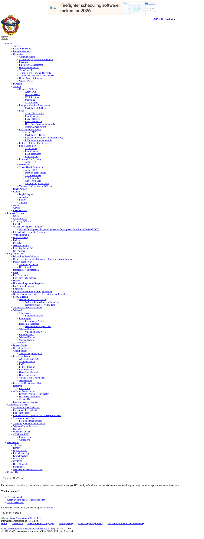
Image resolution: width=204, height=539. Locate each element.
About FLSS (31, 148)
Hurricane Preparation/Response (28, 283)
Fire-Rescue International (25, 410)
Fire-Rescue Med (21, 412)
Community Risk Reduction (26, 407)
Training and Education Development (37, 75)
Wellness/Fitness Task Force (32, 299)
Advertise (23, 197)
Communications (27, 56)
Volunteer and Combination (32, 377)
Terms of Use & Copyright (40, 523)
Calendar (17, 429)
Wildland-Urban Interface (25, 426)
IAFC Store (18, 458)
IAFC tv (17, 243)
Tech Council (25, 70)
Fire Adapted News (34, 321)
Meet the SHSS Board (35, 172)
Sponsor (23, 202)
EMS (21, 110)
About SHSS (31, 170)
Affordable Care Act (28, 359)
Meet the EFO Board (35, 135)
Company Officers (28, 89)
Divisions (17, 83)
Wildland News (26, 340)
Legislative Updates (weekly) (27, 383)
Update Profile (20, 450)
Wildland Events (27, 337)
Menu (4, 38)
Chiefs (16, 216)
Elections (23, 62)
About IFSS (30, 162)
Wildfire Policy (26, 81)
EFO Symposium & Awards (38, 140)
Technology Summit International (29, 423)
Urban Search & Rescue (30, 78)
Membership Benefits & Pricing (28, 469)
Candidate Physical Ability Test (40, 305)
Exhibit (22, 199)
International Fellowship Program (29, 232)
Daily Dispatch (20, 464)
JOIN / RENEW (161, 19)
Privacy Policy (66, 523)
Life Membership (21, 453)
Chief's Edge (19, 251)
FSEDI (16, 224)
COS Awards (31, 102)
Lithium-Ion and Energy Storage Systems (32, 291)
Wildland (17, 310)
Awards (16, 205)
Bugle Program (26, 194)
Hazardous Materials (29, 67)
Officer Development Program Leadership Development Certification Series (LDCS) (59, 229)
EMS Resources (32, 118)
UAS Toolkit (25, 267)
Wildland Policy (26, 329)
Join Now (17, 46)
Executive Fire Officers (30, 129)
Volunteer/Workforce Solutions (27, 307)
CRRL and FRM (21, 434)
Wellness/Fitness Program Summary (42, 302)
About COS (30, 92)
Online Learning (21, 234)
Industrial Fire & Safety (30, 159)
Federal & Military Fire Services (34, 143)
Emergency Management (31, 65)
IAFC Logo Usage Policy (90, 523)
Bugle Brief (18, 466)
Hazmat (16, 280)
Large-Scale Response (23, 286)
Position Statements (22, 51)
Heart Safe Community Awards (40, 124)
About (10, 43)
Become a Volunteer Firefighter (34, 394)
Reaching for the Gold (23, 248)
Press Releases (20, 210)
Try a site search (14, 497)
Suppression (25, 313)
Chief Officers (20, 218)
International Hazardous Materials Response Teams (37, 415)
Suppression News (34, 315)
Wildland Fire (25, 380)
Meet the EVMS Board (36, 108)
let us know (49, 507)
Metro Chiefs (25, 164)
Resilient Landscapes (29, 323)
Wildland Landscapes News (38, 326)
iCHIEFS (17, 461)
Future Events (25, 437)
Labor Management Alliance (26, 402)
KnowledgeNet (20, 456)
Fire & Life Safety (27, 145)
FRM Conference (33, 121)
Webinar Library (21, 245)
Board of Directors (22, 48)
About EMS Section (34, 113)
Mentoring (30, 100)
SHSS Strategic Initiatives (37, 183)
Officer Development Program (27, 226)
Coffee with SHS (33, 181)
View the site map (15, 502)
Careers (16, 207)
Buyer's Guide (20, 345)
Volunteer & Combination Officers (35, 186)
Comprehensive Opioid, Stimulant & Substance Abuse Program (43, 259)
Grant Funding (20, 350)
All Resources (19, 342)
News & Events (32, 94)
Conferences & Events (17, 404)
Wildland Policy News (35, 332)
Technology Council (28, 264)
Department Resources (29, 396)
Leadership (18, 288)
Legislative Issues (21, 356)
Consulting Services (22, 348)
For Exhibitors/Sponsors (30, 421)
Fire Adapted (25, 318)
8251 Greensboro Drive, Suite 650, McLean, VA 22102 (27, 528)
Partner (16, 191)
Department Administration (26, 270)
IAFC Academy (20, 237)
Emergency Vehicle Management (34, 105)
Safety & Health (20, 296)
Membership (13, 442)
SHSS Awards (32, 178)
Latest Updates (32, 116)
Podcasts (17, 240)
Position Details (26, 334)
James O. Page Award (35, 127)
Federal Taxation (27, 367)
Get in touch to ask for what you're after (26, 500)
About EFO (30, 132)
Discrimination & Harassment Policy (126, 523)
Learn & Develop (15, 213)
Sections (17, 86)
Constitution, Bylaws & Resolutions (36, 59)
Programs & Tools (15, 253)
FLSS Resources (33, 154)
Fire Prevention (20, 275)
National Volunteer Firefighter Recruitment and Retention (40, 294)
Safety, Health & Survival (31, 167)
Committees (18, 54)
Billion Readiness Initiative (26, 256)
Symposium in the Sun (23, 418)
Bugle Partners (20, 189)
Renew (16, 448)
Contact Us (24, 399)
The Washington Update (30, 353)
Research (17, 386)
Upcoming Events (21, 431)
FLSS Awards (31, 156)
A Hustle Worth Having (24, 391)
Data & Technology (22, 261)
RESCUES (24, 388)
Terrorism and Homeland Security (35, 73)
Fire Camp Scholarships (24, 278)
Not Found (18, 478)
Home (6, 478)
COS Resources (32, 97)
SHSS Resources (33, 175)
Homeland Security (28, 375)
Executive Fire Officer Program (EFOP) (44, 137)
